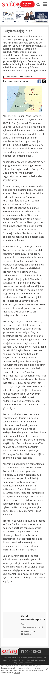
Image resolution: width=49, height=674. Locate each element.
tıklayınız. (17, 673)
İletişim (27, 634)
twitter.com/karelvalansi (32, 627)
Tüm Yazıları (29, 631)
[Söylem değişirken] (24, 98)
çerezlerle (33, 670)
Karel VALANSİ (33, 618)
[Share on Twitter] (44, 81)
